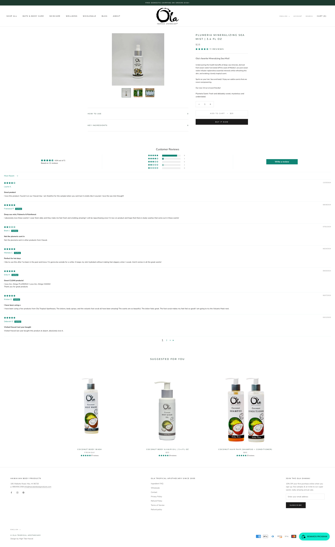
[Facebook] (11, 492)
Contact (154, 492)
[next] (327, 410)
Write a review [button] (282, 161)
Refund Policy (156, 501)
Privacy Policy (156, 496)
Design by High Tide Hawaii (21, 538)
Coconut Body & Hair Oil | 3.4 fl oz (167, 449)
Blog (105, 16)
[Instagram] (17, 492)
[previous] (8, 410)
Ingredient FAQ (157, 483)
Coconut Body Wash (89, 449)
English (283, 16)
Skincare (54, 16)
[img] (9, 183)
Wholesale (89, 16)
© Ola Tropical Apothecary (25, 535)
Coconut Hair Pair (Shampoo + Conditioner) (245, 449)
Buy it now (221, 122)
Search (309, 16)
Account (298, 16)
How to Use (94, 114)
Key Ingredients (97, 125)
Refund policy (156, 509)
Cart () (321, 16)
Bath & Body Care (33, 16)
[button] (203, 49)
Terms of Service (157, 505)
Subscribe (296, 505)
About (116, 16)
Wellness (71, 16)
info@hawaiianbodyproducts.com (37, 486)
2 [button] (166, 340)
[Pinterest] (23, 492)
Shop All (12, 16)
